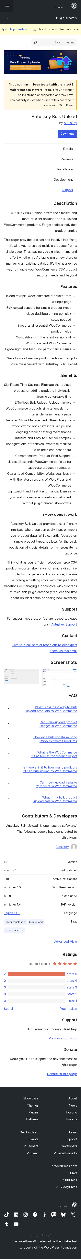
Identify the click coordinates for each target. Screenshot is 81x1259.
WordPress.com (63, 1166)
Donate (31, 1146)
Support (67, 190)
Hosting (71, 1112)
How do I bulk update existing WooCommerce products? (55, 739)
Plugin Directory (66, 18)
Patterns (32, 1119)
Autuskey (70, 123)
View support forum (63, 1038)
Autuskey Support (64, 624)
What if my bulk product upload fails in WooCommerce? (55, 799)
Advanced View (65, 941)
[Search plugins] (35, 42)
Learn (73, 1132)
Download (68, 133)
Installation (65, 169)
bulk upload (36, 922)
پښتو (64, 1205)
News (73, 1105)
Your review (68, 1009)
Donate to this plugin (62, 1074)
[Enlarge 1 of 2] (72, 674)
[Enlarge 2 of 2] (34, 674)
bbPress (69, 1180)
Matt (71, 1173)
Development (63, 179)
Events (34, 1139)
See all (8, 1009)
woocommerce (14, 930)
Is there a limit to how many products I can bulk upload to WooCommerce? (50, 769)
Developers (69, 1146)
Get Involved (29, 1132)
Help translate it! (15, 29)
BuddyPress (66, 1187)
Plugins (34, 1112)
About (72, 1098)
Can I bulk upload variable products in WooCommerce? (56, 784)
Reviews (67, 159)
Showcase (31, 1098)
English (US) (12, 913)
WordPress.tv (65, 1153)
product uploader (16, 922)
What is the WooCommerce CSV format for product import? (54, 754)
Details (68, 149)
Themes (33, 1105)
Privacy (71, 1119)
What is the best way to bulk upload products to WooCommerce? (51, 709)
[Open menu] (6, 6)
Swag (33, 1153)
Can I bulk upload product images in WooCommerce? (58, 724)
